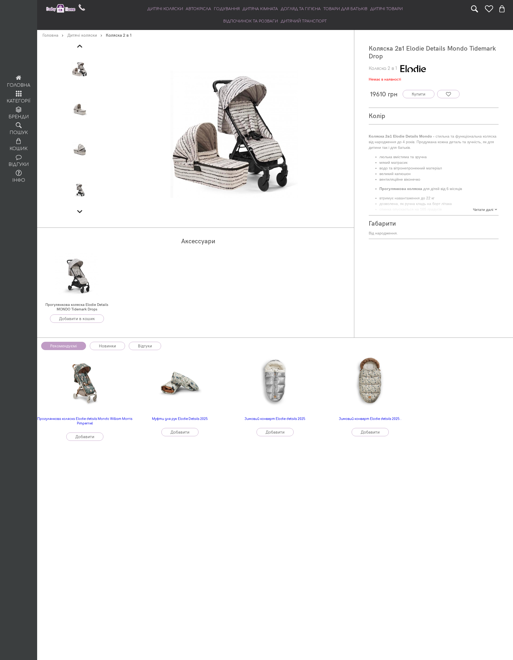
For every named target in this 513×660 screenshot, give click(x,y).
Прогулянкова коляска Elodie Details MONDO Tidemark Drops (76, 307)
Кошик (19, 148)
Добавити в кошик (77, 318)
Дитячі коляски (165, 9)
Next (80, 211)
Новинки (107, 346)
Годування (227, 9)
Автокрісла (198, 9)
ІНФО (18, 180)
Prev (80, 46)
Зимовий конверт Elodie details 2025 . (370, 419)
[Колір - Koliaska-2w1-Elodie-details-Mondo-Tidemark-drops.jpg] (80, 68)
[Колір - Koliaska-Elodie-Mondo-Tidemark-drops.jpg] (80, 189)
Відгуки (19, 164)
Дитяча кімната (260, 9)
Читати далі (483, 209)
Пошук (19, 132)
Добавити (84, 436)
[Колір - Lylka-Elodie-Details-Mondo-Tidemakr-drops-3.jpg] (80, 149)
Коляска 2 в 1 (383, 68)
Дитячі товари (386, 9)
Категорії (18, 101)
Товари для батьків (345, 9)
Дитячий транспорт (304, 21)
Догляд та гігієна (301, 9)
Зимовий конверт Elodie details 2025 (274, 419)
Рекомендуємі (63, 346)
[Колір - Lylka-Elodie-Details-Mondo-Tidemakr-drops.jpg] (80, 109)
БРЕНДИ (19, 117)
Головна (18, 85)
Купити (418, 94)
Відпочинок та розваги (250, 21)
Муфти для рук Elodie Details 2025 (180, 419)
